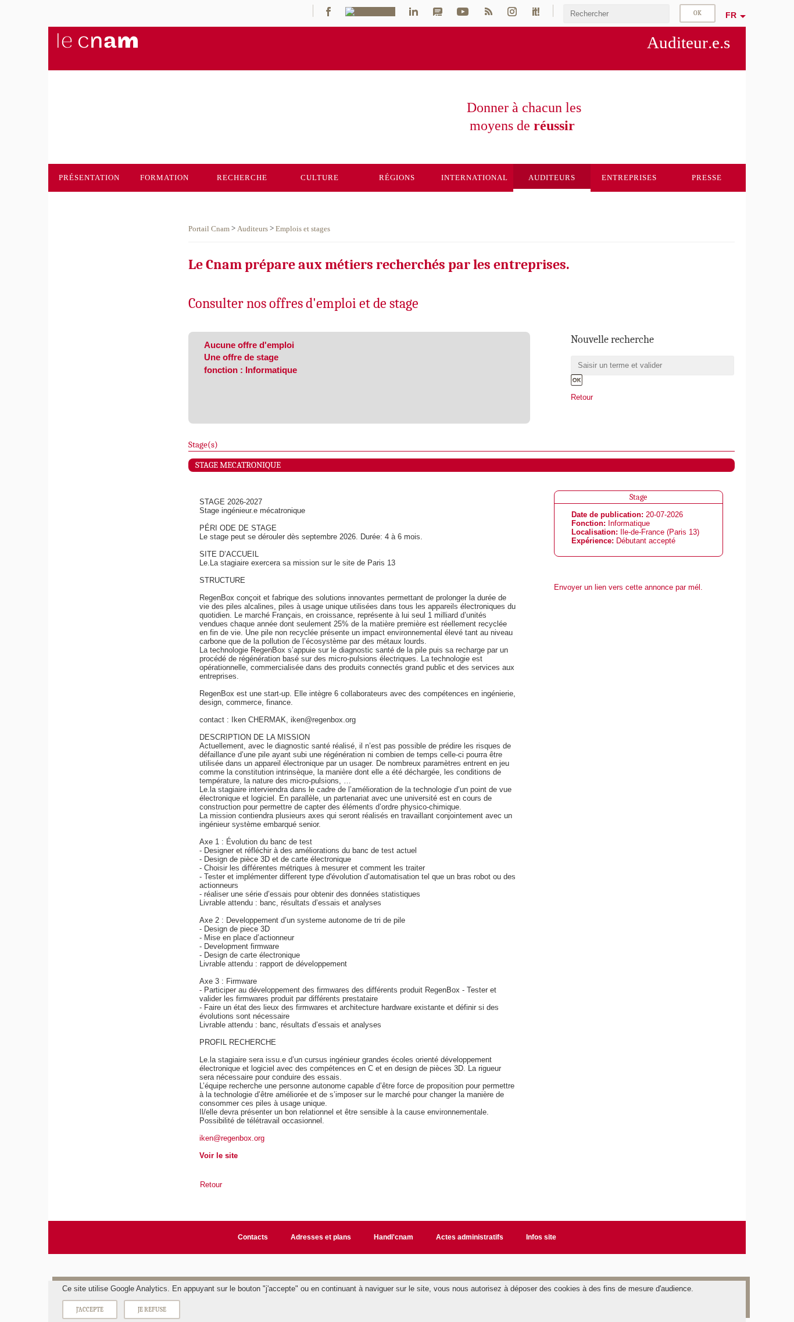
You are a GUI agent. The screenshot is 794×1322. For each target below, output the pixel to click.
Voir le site (218, 1155)
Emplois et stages (303, 228)
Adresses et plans (321, 1237)
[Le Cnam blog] (437, 10)
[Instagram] (512, 10)
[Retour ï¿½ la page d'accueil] (116, 47)
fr (730, 15)
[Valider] (576, 380)
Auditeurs (252, 228)
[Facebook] (328, 10)
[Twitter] (370, 10)
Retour (582, 397)
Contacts (253, 1237)
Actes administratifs (469, 1237)
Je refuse (152, 1309)
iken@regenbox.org (231, 1138)
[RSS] (488, 10)
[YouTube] (462, 10)
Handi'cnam (393, 1237)
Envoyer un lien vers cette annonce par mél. (628, 587)
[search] (616, 13)
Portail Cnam (209, 228)
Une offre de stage (241, 357)
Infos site (541, 1237)
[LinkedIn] (414, 10)
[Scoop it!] (536, 10)
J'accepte (89, 1309)
